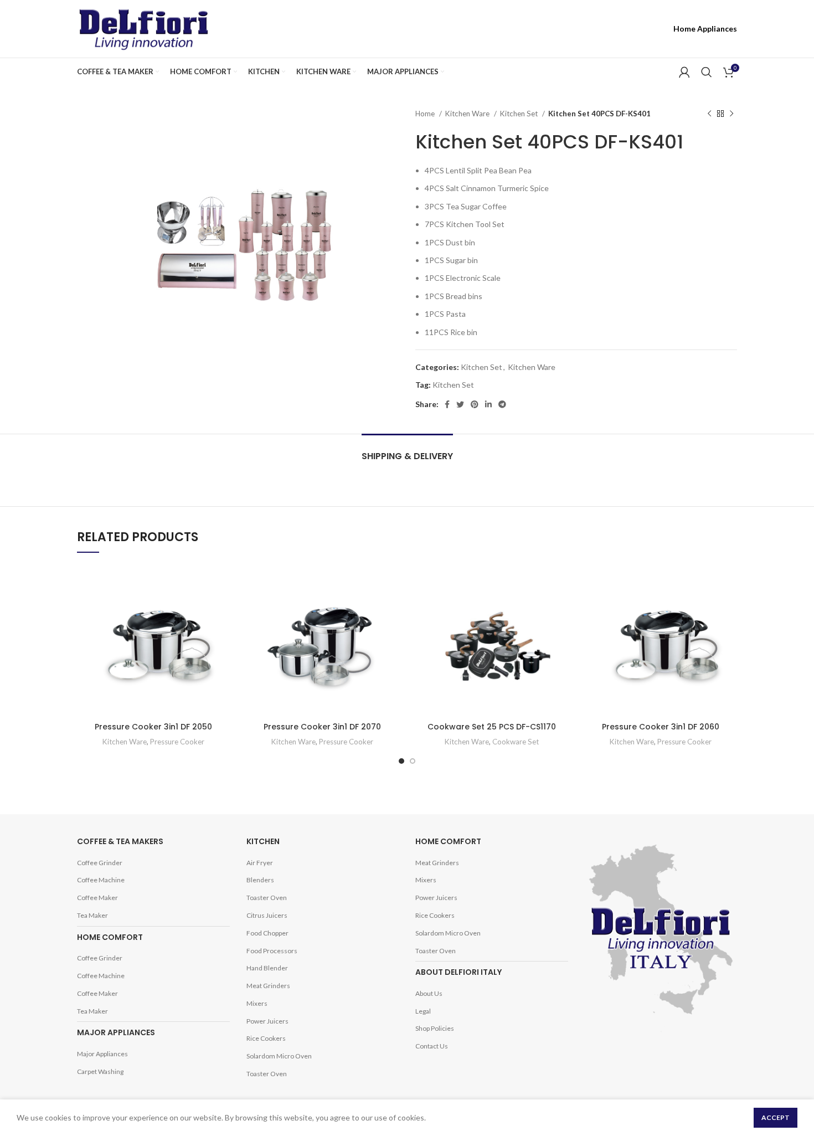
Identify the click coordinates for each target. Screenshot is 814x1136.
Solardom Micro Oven (279, 1056)
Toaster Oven (266, 897)
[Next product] (731, 114)
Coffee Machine (101, 880)
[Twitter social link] (613, 29)
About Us (428, 993)
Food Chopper (267, 933)
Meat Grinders (268, 985)
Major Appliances (102, 1054)
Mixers (256, 1003)
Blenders (260, 880)
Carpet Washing (100, 1071)
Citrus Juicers (266, 915)
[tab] (407, 450)
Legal (423, 1011)
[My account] (684, 72)
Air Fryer (259, 863)
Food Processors (271, 951)
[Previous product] (709, 114)
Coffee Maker (97, 897)
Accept (775, 1117)
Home (425, 113)
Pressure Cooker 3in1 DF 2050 (153, 726)
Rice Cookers (266, 1038)
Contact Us (431, 1046)
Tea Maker (92, 915)
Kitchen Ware (468, 113)
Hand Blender (267, 968)
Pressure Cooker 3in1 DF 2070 (322, 726)
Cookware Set (515, 741)
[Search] (706, 72)
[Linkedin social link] (641, 29)
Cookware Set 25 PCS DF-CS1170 (491, 726)
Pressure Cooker (177, 741)
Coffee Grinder (99, 863)
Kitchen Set (519, 113)
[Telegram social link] (655, 29)
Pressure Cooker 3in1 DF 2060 (660, 726)
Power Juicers (267, 1021)
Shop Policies (434, 1028)
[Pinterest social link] (627, 29)
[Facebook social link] (600, 29)
